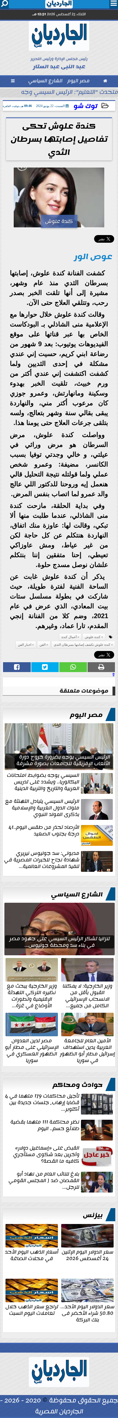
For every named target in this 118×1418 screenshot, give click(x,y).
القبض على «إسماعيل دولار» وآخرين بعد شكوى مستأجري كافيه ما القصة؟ (46, 1155)
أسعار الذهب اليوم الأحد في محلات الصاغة (31, 1255)
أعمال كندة (69, 637)
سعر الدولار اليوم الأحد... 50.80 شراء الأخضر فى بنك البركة (87, 1312)
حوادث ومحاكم (78, 1085)
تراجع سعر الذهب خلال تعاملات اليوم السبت (31, 1309)
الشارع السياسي (77, 894)
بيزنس (93, 1215)
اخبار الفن (24, 645)
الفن (43, 645)
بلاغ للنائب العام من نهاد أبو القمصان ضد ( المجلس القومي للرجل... (44, 1181)
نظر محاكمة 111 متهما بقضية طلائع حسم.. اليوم (44, 1126)
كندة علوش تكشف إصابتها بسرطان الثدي (82, 645)
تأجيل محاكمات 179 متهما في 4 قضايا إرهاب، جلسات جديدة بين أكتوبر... (42, 1103)
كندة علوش (92, 637)
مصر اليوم (86, 715)
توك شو (85, 106)
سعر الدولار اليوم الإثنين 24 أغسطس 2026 (87, 1255)
